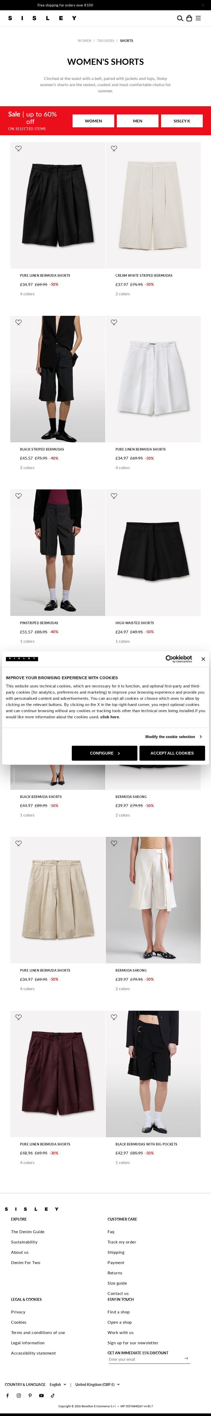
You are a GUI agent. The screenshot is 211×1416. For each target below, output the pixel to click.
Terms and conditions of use (38, 1332)
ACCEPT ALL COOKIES (172, 753)
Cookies (19, 1322)
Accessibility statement (33, 1352)
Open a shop (120, 1322)
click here (109, 716)
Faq (111, 1231)
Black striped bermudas (42, 449)
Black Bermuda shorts (41, 797)
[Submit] (186, 1358)
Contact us (118, 1293)
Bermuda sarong (131, 797)
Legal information (28, 1342)
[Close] (203, 5)
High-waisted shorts (135, 623)
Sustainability (24, 1241)
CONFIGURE (101, 753)
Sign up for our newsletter (133, 1342)
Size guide (117, 1282)
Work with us (121, 1332)
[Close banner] (203, 659)
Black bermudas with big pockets (147, 1144)
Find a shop (119, 1311)
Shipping (116, 1252)
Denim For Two (25, 1262)
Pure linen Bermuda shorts (45, 275)
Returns (115, 1272)
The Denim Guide (28, 1231)
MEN (137, 120)
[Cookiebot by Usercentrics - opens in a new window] (169, 659)
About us (20, 1252)
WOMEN (93, 120)
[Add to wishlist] (18, 148)
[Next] (161, 5)
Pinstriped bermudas (39, 623)
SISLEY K (182, 120)
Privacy (18, 1311)
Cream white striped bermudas (144, 275)
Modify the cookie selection (170, 736)
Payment (116, 1262)
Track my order (122, 1241)
